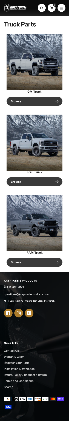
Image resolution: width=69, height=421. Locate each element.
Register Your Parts (17, 363)
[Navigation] (61, 8)
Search (8, 387)
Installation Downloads (19, 369)
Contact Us (11, 350)
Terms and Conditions (19, 381)
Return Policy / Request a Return (25, 375)
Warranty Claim (14, 356)
